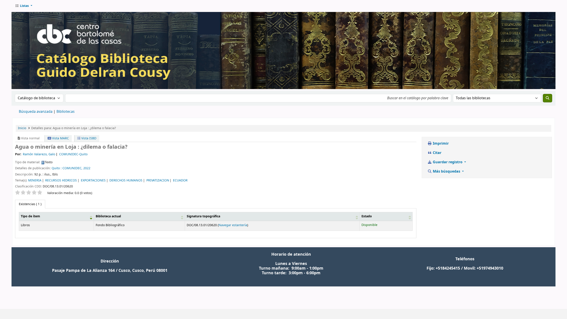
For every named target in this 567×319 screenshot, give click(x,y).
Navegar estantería (233, 225)
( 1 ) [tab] (30, 204)
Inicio (22, 128)
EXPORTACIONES (93, 180)
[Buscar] (547, 98)
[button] (23, 6)
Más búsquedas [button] (446, 171)
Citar (436, 153)
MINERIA (34, 180)
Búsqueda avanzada (35, 111)
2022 (86, 168)
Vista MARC (60, 138)
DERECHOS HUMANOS (125, 180)
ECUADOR (180, 180)
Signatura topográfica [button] (203, 216)
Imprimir (440, 143)
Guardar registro (447, 162)
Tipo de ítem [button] (30, 216)
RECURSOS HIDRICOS (61, 180)
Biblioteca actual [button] (108, 216)
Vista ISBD (88, 138)
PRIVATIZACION (157, 180)
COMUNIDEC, (72, 168)
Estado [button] (366, 216)
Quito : (57, 168)
